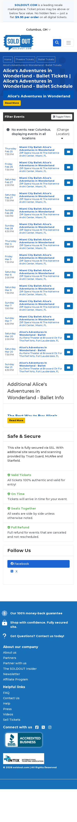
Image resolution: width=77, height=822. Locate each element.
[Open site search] (57, 42)
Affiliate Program (15, 679)
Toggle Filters (62, 116)
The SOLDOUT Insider (20, 669)
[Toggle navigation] (68, 42)
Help (6, 703)
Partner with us (14, 663)
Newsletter (11, 674)
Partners (9, 658)
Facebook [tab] (21, 564)
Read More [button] (12, 102)
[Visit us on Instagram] (49, 727)
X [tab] (16, 571)
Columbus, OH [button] (37, 29)
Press (7, 709)
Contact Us (11, 698)
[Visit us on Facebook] (36, 727)
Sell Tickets (11, 720)
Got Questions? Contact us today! (37, 636)
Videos (8, 714)
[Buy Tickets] (68, 152)
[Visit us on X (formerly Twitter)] (43, 727)
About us (9, 652)
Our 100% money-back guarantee (36, 613)
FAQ (6, 693)
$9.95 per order (27, 17)
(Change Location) (62, 132)
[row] (38, 151)
